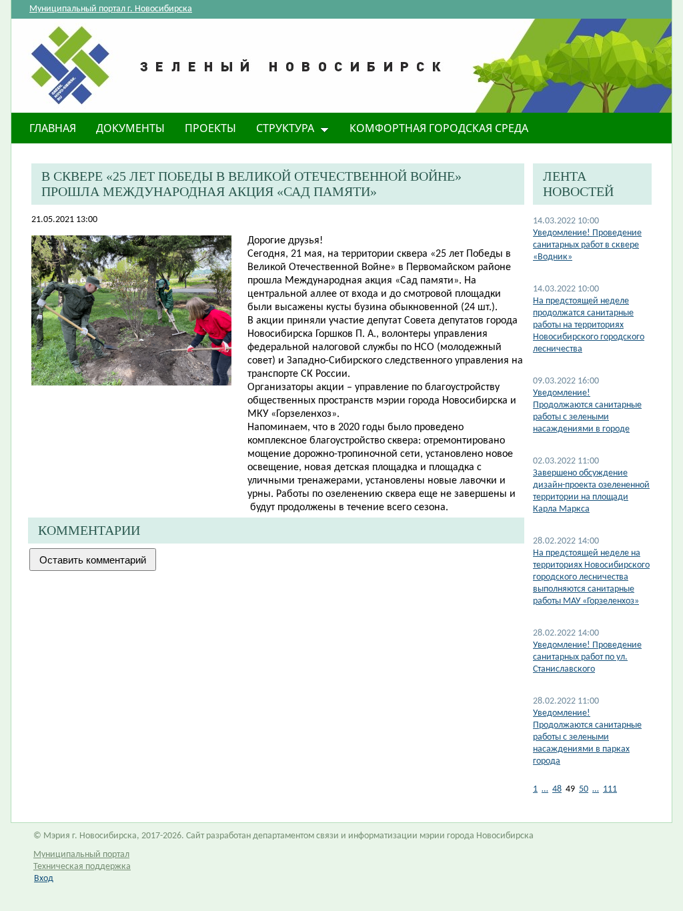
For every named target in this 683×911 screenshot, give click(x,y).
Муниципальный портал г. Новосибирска (110, 9)
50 (583, 789)
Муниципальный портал (81, 855)
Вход (43, 879)
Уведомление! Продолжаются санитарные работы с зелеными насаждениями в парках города (587, 737)
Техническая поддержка (82, 867)
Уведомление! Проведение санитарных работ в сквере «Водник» (587, 245)
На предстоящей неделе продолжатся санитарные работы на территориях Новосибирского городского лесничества (588, 325)
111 (610, 789)
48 (557, 789)
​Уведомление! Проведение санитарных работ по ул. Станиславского (587, 657)
